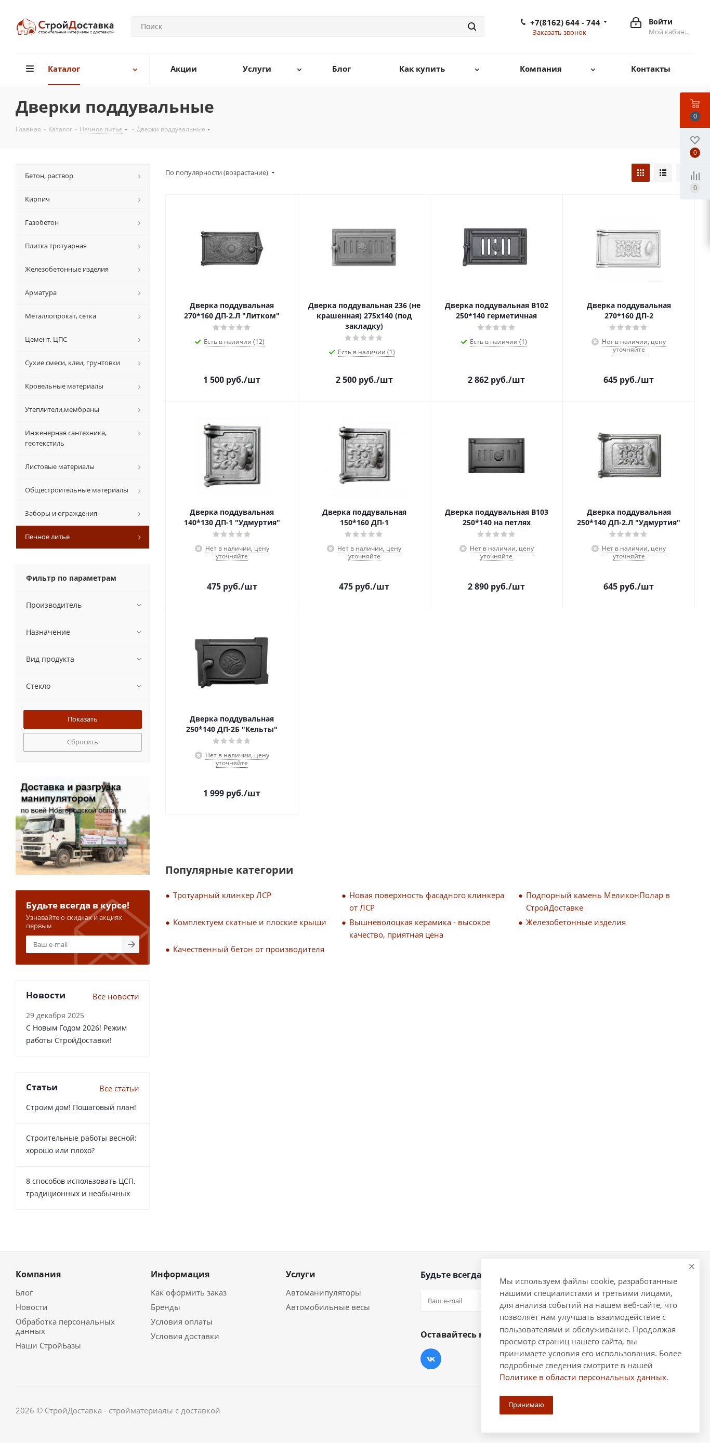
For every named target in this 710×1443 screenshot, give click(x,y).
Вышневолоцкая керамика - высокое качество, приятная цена (419, 928)
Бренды (165, 1307)
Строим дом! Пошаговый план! (81, 1107)
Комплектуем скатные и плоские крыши (249, 922)
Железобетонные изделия (576, 922)
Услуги (300, 1274)
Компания (38, 1274)
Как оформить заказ (189, 1292)
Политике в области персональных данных (582, 1377)
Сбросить (82, 741)
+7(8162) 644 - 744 (565, 22)
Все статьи (119, 1088)
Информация (180, 1274)
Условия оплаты (182, 1321)
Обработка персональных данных (65, 1326)
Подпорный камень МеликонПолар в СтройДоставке (598, 901)
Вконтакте (430, 1358)
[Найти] (471, 26)
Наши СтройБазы (48, 1345)
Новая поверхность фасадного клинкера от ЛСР (426, 901)
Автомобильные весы (328, 1307)
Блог (24, 1292)
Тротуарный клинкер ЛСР (222, 895)
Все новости (116, 996)
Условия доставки (185, 1336)
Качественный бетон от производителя (248, 949)
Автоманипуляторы (323, 1292)
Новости (32, 1307)
